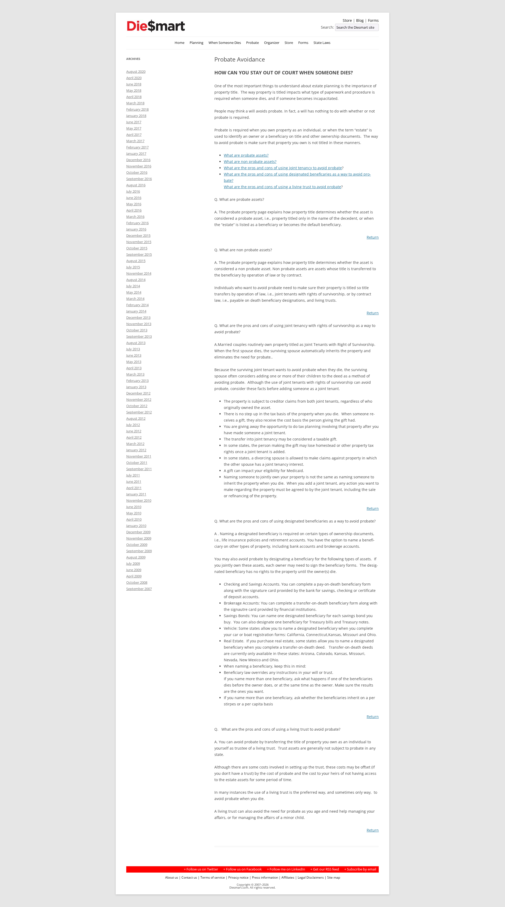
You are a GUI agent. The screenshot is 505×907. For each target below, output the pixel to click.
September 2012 (139, 412)
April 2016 (134, 210)
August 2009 (135, 557)
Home (179, 42)
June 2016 (133, 197)
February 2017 (137, 147)
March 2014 (135, 298)
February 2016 (137, 223)
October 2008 (136, 582)
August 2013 (135, 342)
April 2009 (134, 576)
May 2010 (133, 513)
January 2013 (136, 387)
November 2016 (138, 166)
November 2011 (138, 456)
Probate (252, 42)
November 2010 (138, 500)
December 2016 (138, 159)
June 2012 (133, 431)
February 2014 (137, 305)
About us (171, 877)
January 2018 (136, 115)
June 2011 (133, 481)
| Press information (263, 877)
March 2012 (135, 443)
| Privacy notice (237, 877)
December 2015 (138, 235)
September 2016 (139, 178)
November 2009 (138, 538)
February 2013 (137, 380)
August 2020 (135, 71)
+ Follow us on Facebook (242, 869)
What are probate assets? (246, 155)
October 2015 (136, 248)
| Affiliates (286, 877)
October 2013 (136, 330)
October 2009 (136, 544)
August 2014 (135, 279)
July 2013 (133, 349)
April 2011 (134, 487)
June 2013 (133, 355)
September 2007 (139, 588)
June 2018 (133, 84)
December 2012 (138, 393)
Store (347, 20)
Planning (196, 42)
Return (373, 237)
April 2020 (134, 77)
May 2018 (133, 90)
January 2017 (136, 153)
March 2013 (135, 374)
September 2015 (139, 254)
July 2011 (133, 475)
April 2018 (134, 96)
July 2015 (133, 267)
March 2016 (135, 216)
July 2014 (133, 286)
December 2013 (138, 317)
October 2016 (136, 172)
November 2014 (138, 273)
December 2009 (138, 532)
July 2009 (133, 563)
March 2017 (135, 141)
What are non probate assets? (250, 161)
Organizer (271, 42)
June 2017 (133, 122)
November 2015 (138, 241)
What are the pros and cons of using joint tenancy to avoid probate (283, 167)
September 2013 (139, 336)
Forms (373, 20)
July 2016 (133, 191)
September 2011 (139, 469)
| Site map (332, 877)
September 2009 (139, 551)
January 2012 (136, 450)
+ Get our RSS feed (324, 869)
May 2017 (133, 128)
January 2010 (136, 525)
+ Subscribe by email (360, 869)
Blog (360, 20)
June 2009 (133, 569)
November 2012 (138, 399)
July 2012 (133, 424)
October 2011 (136, 462)
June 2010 (133, 506)
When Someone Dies (225, 42)
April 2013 (134, 368)
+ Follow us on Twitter (201, 869)
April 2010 (134, 519)
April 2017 (134, 134)
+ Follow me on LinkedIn (286, 869)
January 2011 (136, 494)
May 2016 (133, 204)
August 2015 (135, 260)
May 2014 (133, 292)
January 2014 (136, 311)
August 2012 (135, 418)
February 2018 (137, 109)
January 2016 (136, 229)
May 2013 (133, 361)
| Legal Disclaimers (309, 877)
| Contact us (188, 877)
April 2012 (134, 437)
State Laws (322, 42)
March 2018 (135, 103)
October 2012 (136, 405)
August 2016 (135, 185)
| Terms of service (211, 877)
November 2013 (138, 323)
